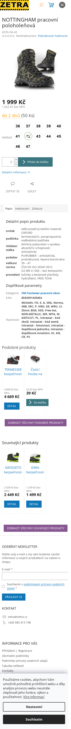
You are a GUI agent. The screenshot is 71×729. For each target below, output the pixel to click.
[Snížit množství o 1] (16, 164)
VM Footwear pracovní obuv (40, 293)
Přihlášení (8, 651)
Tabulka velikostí (13, 666)
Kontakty (7, 671)
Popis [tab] (8, 208)
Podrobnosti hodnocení (53, 36)
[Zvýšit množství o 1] (16, 159)
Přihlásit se (13, 597)
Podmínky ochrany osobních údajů (25, 661)
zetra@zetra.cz (17, 617)
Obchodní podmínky (15, 656)
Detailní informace (14, 172)
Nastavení (34, 707)
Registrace (25, 651)
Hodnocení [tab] (22, 208)
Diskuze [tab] (37, 208)
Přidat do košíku (38, 162)
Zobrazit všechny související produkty (35, 528)
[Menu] (62, 5)
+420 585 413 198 (19, 622)
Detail (11, 504)
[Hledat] (41, 5)
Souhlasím (34, 719)
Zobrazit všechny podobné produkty (35, 422)
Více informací (33, 697)
